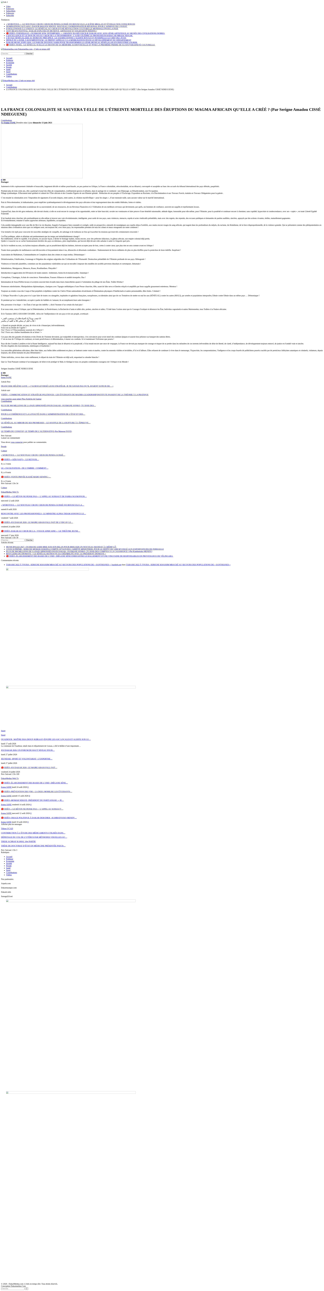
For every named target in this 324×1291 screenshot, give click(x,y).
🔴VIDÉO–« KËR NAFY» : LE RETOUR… (20, 459)
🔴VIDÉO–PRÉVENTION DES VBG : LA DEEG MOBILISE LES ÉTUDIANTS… (36, 791)
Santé (8, 69)
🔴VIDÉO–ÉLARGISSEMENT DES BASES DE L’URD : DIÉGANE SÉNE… (34, 783)
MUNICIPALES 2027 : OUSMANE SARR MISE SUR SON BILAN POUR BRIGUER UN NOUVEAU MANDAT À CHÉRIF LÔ (61, 547)
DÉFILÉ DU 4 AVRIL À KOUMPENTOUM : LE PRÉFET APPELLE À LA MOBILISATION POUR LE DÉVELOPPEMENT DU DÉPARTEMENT (68, 40)
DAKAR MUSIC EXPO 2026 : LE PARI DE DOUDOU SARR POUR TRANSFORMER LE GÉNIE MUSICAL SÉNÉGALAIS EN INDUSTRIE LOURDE (72, 42)
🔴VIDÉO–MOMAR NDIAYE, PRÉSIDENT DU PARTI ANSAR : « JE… (32, 800)
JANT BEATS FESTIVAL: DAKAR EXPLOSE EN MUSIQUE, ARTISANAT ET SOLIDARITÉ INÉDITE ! (51, 31)
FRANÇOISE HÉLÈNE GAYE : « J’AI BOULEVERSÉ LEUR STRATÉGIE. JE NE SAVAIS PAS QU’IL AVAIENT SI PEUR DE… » (57, 386)
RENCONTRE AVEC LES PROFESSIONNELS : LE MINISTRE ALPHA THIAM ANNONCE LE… (43, 514)
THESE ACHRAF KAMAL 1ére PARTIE (18, 841)
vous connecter (17, 442)
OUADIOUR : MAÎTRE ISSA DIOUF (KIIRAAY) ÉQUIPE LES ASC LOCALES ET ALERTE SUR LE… (46, 739)
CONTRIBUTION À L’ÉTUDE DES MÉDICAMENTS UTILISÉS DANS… (33, 833)
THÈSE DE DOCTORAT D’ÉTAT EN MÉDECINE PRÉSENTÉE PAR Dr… (33, 846)
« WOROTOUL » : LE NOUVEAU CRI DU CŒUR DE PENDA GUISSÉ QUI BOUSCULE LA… (42, 505)
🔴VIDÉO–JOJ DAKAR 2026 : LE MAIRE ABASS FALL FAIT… (29, 767)
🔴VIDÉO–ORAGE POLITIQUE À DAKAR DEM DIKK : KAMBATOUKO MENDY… (39, 818)
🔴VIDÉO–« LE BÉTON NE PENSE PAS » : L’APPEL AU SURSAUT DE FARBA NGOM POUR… (44, 496)
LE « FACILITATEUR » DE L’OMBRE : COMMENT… (24, 468)
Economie (10, 63)
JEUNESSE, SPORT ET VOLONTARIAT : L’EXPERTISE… (26, 759)
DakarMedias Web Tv (10, 492)
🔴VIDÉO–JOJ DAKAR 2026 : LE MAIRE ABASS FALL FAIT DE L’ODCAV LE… (37, 522)
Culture (4, 451)
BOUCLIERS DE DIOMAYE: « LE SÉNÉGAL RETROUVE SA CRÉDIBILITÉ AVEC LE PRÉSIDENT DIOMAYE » (56, 554)
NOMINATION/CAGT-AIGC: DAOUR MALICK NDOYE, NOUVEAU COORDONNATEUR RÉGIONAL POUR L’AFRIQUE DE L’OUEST (67, 26)
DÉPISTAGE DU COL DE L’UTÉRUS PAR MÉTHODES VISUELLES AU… (34, 837)
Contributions (11, 74)
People (9, 67)
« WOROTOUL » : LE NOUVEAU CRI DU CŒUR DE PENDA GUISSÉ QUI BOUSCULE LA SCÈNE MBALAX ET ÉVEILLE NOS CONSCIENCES (70, 24)
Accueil (9, 58)
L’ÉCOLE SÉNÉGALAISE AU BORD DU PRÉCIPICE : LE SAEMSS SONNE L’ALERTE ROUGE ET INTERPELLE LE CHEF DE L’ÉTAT (66, 38)
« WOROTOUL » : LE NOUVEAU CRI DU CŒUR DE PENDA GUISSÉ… (33, 455)
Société (9, 65)
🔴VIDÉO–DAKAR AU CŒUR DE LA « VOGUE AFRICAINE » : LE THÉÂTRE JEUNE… (40, 531)
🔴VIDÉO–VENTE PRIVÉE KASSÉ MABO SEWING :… (26, 477)
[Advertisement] (47, 98)
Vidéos (9, 76)
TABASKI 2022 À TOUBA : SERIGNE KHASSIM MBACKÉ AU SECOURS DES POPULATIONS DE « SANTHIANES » (178, 565)
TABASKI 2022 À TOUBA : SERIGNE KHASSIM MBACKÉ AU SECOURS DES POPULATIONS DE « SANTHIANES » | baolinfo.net (63, 565)
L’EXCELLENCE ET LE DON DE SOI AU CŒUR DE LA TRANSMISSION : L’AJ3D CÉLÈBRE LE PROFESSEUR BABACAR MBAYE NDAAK (69, 36)
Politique (9, 60)
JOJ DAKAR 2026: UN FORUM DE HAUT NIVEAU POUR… (28, 750)
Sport (8, 72)
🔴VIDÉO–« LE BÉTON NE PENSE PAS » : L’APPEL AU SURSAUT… (32, 809)
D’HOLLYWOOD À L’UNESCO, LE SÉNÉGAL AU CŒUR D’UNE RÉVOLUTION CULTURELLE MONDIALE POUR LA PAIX (62, 29)
